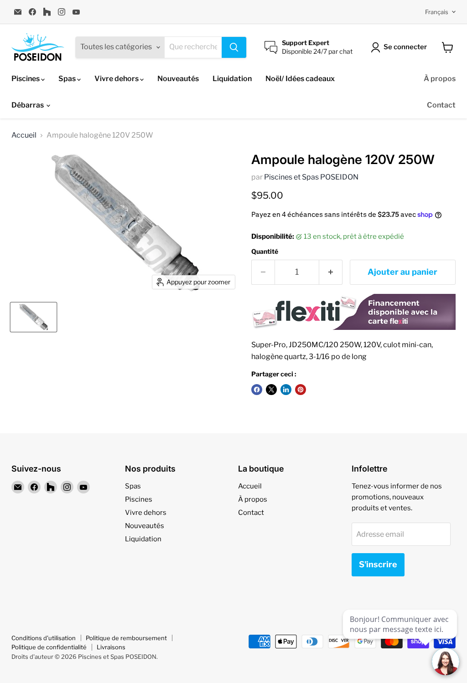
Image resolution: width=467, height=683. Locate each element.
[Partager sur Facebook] (256, 389)
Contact (441, 105)
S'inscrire (378, 564)
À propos (440, 78)
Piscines (26, 78)
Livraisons (111, 647)
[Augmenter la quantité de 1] (330, 272)
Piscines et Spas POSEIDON (311, 177)
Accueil (23, 135)
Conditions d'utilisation (43, 638)
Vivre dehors (117, 78)
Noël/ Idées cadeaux (300, 78)
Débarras (28, 105)
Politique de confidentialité (49, 647)
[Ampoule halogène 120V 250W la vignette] (33, 317)
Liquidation (232, 78)
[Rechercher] (234, 47)
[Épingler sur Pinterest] (300, 389)
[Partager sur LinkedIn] (285, 389)
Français (436, 11)
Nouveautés (178, 78)
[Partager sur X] (271, 389)
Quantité (264, 251)
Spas (67, 78)
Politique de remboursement (126, 638)
